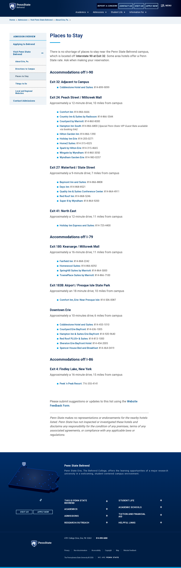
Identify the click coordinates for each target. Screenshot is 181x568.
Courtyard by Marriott (72, 121)
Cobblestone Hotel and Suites (76, 87)
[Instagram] (28, 500)
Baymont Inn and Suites (73, 182)
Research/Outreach (76, 522)
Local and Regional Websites (23, 92)
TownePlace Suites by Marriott (77, 275)
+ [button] (107, 501)
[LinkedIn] (34, 500)
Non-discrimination (80, 550)
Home (12, 20)
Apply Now (151, 6)
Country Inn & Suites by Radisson (78, 116)
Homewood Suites (70, 265)
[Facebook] (21, 500)
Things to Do (21, 83)
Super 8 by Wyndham (71, 200)
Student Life (117, 12)
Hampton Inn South (70, 125)
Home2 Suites (67, 143)
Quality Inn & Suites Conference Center (81, 191)
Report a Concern (107, 6)
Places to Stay (21, 76)
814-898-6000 (101, 538)
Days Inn (64, 186)
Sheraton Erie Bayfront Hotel (75, 343)
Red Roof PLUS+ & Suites (74, 338)
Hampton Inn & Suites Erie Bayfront (79, 333)
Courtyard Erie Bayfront (73, 329)
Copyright (108, 550)
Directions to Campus (25, 69)
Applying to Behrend (24, 44)
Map (117, 550)
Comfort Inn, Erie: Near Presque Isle (79, 299)
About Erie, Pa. (62, 20)
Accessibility (96, 550)
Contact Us (125, 6)
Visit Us (139, 6)
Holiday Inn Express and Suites (77, 225)
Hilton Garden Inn (69, 133)
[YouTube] (47, 500)
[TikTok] (41, 500)
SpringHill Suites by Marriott (75, 270)
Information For (137, 12)
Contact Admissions (24, 100)
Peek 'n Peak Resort (71, 383)
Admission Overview (24, 36)
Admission (22, 20)
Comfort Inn (66, 111)
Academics (81, 12)
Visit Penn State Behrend (41, 20)
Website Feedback (129, 550)
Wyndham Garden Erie (72, 157)
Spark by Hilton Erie (70, 148)
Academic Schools (130, 507)
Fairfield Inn (66, 261)
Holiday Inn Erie (68, 138)
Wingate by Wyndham (72, 152)
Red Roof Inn (67, 196)
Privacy (66, 550)
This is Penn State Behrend (75, 501)
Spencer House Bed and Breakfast (79, 347)
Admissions (98, 12)
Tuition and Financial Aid (132, 515)
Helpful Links (127, 522)
